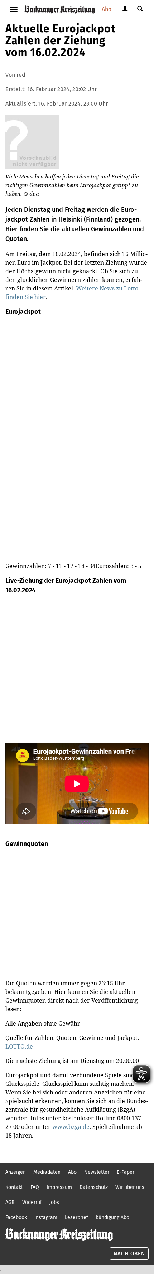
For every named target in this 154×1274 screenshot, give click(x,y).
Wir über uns (129, 1187)
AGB (10, 1202)
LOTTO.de (19, 1046)
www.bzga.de (71, 1127)
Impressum (59, 1187)
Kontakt (14, 1187)
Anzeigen (15, 1172)
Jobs (54, 1202)
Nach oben (129, 1253)
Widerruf (32, 1202)
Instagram (45, 1217)
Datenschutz (94, 1187)
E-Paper (125, 1172)
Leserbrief (76, 1217)
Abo (106, 9)
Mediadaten (47, 1172)
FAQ (34, 1187)
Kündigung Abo (112, 1217)
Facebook (16, 1217)
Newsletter (96, 1172)
